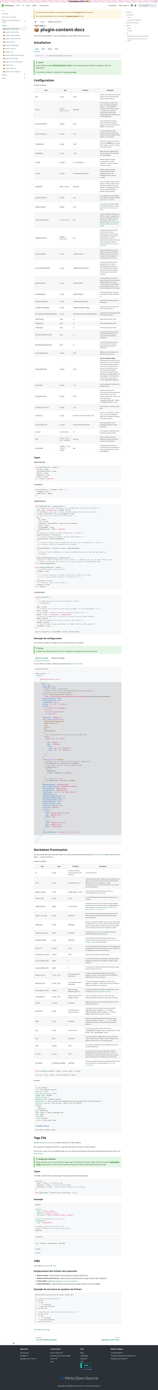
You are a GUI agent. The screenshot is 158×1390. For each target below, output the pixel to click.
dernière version (73, 16)
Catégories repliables (108, 200)
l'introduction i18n (49, 1266)
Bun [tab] (56, 49)
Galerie (34, 5)
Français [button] (124, 5)
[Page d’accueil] (35, 21)
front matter (98, 855)
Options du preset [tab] (41, 658)
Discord (53, 1359)
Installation (129, 12)
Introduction (24, 1353)
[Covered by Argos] (86, 1370)
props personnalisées (98, 932)
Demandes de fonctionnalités (60, 1356)
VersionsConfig (64, 432)
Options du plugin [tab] (58, 658)
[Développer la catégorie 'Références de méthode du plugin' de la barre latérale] (24, 21)
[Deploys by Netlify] (85, 1367)
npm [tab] (37, 49)
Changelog (84, 1356)
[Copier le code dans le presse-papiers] (119, 55)
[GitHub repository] (132, 5)
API (23, 5)
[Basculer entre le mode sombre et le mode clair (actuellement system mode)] (135, 5)
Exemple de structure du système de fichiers (137, 39)
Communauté (44, 5)
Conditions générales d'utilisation (122, 1356)
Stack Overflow (55, 1353)
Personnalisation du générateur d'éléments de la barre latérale (110, 224)
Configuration (130, 15)
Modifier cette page (43, 1330)
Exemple (129, 31)
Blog (28, 5)
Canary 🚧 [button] (111, 5)
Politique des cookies (118, 1359)
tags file (99, 1040)
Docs (18, 5)
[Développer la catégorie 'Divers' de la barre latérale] (24, 78)
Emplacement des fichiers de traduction (138, 36)
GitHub (82, 1359)
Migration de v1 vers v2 (28, 1359)
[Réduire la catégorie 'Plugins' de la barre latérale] (24, 25)
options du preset (70, 72)
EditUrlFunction (64, 110)
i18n (127, 33)
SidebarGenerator (65, 220)
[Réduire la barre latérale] (13, 1343)
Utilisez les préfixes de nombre (102, 991)
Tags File (128, 25)
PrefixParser (63, 239)
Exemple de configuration (134, 20)
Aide (51, 1362)
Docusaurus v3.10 (76, 1)
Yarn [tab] (43, 49)
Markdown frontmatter (132, 23)
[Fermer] (155, 1)
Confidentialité (116, 1353)
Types (129, 17)
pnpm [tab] (50, 49)
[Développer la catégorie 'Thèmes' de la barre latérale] (24, 74)
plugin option (46, 1143)
